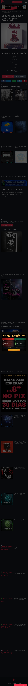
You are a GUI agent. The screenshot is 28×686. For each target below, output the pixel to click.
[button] (20, 685)
